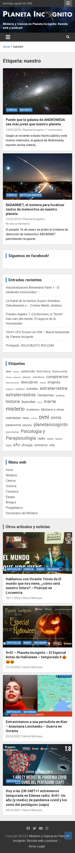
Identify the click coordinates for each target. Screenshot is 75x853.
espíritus (20, 388)
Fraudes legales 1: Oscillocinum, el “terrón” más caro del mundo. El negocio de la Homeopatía (34, 318)
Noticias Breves (30, 195)
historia (13, 401)
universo (41, 445)
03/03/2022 (13, 736)
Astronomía (59, 371)
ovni (44, 417)
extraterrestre (53, 388)
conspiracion (57, 376)
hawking (60, 395)
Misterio (11, 475)
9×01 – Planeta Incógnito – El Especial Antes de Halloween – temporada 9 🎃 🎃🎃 (36, 657)
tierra (9, 445)
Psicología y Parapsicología (25, 435)
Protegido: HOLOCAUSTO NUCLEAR (30, 345)
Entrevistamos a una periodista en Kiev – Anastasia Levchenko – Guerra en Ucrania (36, 726)
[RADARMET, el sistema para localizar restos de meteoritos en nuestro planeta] (37, 176)
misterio (15, 409)
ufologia (27, 445)
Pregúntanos (14, 508)
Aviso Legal (37, 846)
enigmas (54, 382)
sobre (50, 438)
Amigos (11, 502)
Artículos (13, 569)
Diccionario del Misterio (22, 513)
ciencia (17, 377)
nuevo (34, 418)
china (9, 377)
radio (41, 438)
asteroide (28, 371)
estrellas (32, 389)
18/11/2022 (13, 598)
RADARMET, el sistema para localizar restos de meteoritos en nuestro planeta (35, 209)
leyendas (29, 402)
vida (52, 445)
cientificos (38, 377)
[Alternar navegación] (8, 37)
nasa (26, 418)
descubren (29, 382)
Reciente (25, 110)
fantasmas (46, 395)
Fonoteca (12, 491)
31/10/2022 (13, 667)
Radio (40, 569)
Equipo (10, 497)
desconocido (12, 382)
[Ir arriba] (68, 835)
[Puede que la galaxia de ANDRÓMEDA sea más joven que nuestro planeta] (37, 91)
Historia (11, 486)
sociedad (53, 569)
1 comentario (54, 129)
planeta (27, 425)
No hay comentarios (18, 223)
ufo (16, 444)
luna (39, 402)
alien (9, 371)
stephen (59, 439)
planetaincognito (50, 424)
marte (50, 401)
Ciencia (12, 110)
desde (43, 382)
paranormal (13, 425)
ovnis (56, 417)
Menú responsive (68, 3)
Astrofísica (44, 371)
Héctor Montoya (32, 598)
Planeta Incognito (33, 129)
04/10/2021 (13, 810)
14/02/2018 (13, 129)
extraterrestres (21, 395)
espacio (10, 389)
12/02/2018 (13, 219)
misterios (32, 409)
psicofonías (12, 432)
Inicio (9, 470)
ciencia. (26, 377)
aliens (16, 371)
